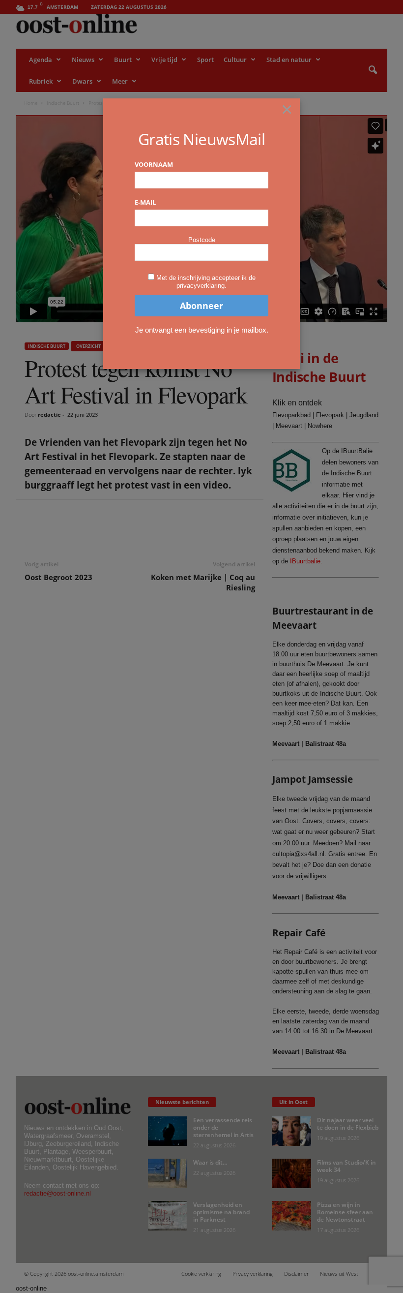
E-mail (145, 202)
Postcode (201, 240)
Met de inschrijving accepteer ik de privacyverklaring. (206, 281)
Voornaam (154, 164)
